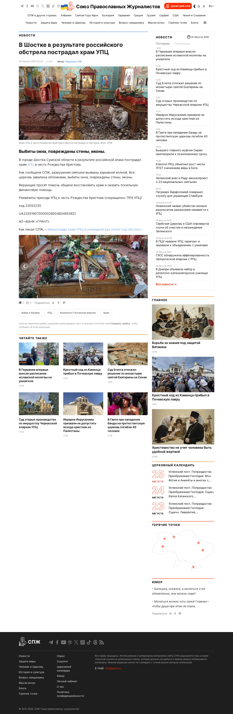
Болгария (108, 15)
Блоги (194, 22)
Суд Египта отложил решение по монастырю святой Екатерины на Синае (127, 373)
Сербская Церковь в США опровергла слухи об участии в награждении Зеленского (182, 227)
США (176, 15)
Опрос (61, 656)
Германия (124, 15)
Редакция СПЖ (73, 61)
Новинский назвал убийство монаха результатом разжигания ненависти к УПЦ (182, 209)
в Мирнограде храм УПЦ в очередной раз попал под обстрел (93, 229)
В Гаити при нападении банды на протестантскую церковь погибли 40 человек (181, 136)
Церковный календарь (173, 465)
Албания (66, 15)
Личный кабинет (67, 681)
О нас (60, 686)
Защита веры (49, 22)
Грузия (151, 15)
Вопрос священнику (131, 22)
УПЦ (31, 164)
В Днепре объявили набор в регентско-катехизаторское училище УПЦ (182, 273)
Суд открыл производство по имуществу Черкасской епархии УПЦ (38, 423)
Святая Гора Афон (86, 15)
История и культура (102, 22)
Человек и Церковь (73, 22)
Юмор (157, 582)
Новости (31, 22)
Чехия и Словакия (194, 15)
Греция (138, 15)
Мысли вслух (156, 22)
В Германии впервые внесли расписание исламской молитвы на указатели (181, 55)
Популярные (182, 43)
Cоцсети (62, 661)
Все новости (164, 284)
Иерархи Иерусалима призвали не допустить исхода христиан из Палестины (180, 118)
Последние (163, 43)
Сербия (164, 15)
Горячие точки (177, 22)
